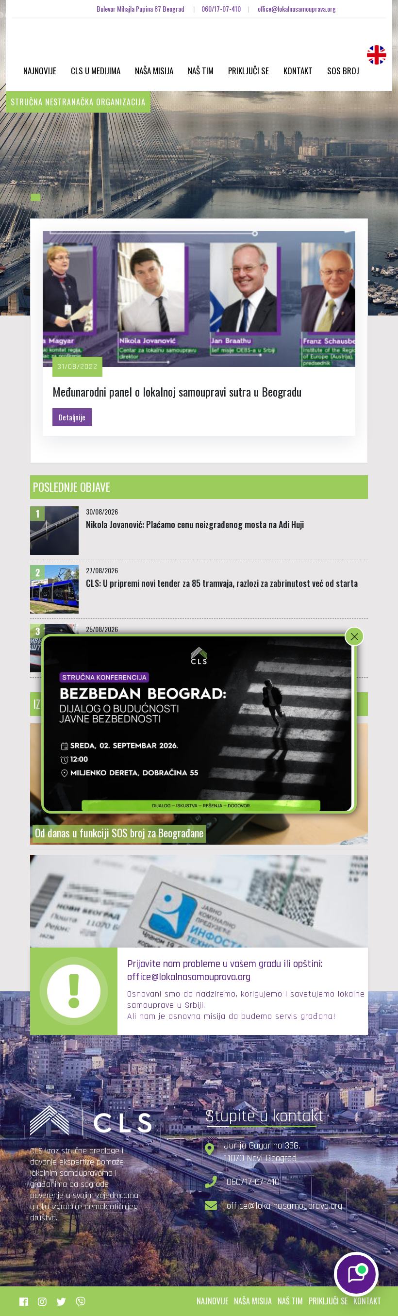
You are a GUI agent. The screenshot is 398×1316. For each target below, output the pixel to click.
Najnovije (39, 71)
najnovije (212, 1301)
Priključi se (248, 71)
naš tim (290, 1301)
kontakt (367, 1301)
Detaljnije (72, 417)
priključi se (328, 1301)
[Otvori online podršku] (356, 1274)
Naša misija (154, 71)
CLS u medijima (95, 71)
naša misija (253, 1301)
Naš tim (201, 71)
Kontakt (298, 71)
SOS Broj (343, 71)
